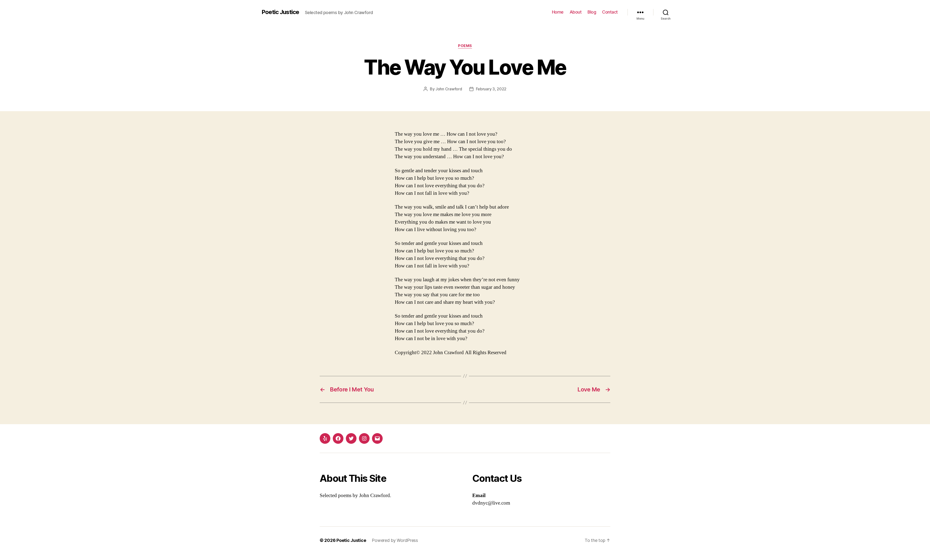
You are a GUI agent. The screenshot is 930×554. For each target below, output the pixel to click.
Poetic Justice (280, 12)
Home (558, 12)
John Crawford (448, 88)
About (576, 12)
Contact (610, 12)
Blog (592, 12)
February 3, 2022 (491, 88)
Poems (465, 46)
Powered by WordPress (395, 540)
